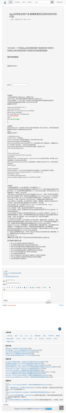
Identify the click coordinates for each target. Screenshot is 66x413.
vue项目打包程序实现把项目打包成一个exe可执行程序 (20, 355)
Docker (30, 338)
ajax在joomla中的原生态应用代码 (12, 273)
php (31, 336)
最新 (60, 305)
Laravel (18, 338)
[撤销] (7, 287)
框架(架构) (37, 336)
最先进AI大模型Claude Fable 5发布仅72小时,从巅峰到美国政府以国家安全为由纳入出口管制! (31, 367)
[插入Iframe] (35, 287)
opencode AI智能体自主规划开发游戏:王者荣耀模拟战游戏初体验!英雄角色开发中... (28, 372)
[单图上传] (4, 289)
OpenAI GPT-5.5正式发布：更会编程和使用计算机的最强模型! (22, 370)
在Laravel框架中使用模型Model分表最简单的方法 (19, 400)
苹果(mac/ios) (10, 341)
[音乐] (26, 287)
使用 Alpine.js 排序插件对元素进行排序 (16, 348)
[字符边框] (18, 287)
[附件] (28, 287)
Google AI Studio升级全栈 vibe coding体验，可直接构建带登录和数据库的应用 (27, 377)
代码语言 (38, 287)
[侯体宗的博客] (5, 2)
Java (26, 336)
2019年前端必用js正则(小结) (11, 276)
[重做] (9, 287)
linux (21, 336)
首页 (10, 2)
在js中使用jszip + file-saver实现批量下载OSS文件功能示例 (21, 350)
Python (56, 338)
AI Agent (41, 338)
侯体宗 (26, 409)
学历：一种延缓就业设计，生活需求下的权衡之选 (19, 387)
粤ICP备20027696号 (38, 409)
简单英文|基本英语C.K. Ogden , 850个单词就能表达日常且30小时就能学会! (26, 365)
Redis (24, 338)
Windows (48, 338)
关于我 (29, 2)
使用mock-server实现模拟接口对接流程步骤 (17, 353)
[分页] (43, 287)
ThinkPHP (50, 336)
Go (36, 338)
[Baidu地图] (31, 287)
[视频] (24, 287)
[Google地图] (33, 287)
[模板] (45, 287)
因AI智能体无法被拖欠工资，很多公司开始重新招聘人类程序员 (22, 363)
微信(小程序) (10, 338)
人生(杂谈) (17, 2)
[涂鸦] (22, 287)
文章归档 (5, 404)
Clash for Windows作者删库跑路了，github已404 (19, 395)
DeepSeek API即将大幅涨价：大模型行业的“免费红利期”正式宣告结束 (24, 362)
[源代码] (4, 287)
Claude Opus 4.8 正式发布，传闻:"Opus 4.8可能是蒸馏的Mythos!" (23, 368)
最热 (62, 305)
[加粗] (12, 287)
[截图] (20, 287)
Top (60, 329)
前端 (44, 336)
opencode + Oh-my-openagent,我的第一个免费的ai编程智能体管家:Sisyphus (26, 375)
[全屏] (49, 287)
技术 (24, 2)
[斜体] (14, 287)
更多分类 (59, 2)
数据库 (58, 336)
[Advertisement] (33, 32)
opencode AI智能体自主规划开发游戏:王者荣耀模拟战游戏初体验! (23, 373)
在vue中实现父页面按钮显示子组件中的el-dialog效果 (20, 352)
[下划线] (16, 287)
